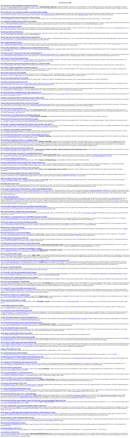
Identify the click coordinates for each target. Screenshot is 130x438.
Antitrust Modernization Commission (13, 374)
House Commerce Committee (12, 413)
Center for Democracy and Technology (13, 54)
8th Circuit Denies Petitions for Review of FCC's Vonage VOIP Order (18, 393)
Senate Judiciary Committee (89, 212)
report (32, 88)
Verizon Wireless (8, 18)
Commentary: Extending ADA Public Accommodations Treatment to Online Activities (22, 97)
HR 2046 (30, 338)
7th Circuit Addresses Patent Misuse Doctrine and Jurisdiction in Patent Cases (20, 115)
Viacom (5, 407)
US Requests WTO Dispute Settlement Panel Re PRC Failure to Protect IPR (20, 173)
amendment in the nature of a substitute (32, 61)
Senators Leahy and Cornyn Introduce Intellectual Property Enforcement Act (20, 37)
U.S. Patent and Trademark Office (28, 318)
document (58, 49)
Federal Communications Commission (15, 22)
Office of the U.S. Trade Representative (14, 223)
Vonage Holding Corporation (79, 396)
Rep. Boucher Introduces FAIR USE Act (11, 428)
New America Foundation (11, 218)
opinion (27, 6)
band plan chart (115, 198)
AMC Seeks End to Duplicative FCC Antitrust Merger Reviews (17, 372)
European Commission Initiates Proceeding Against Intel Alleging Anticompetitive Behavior (24, 206)
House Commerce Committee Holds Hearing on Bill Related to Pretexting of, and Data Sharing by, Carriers (28, 412)
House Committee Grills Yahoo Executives (11, 42)
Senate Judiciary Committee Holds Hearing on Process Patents (16, 333)
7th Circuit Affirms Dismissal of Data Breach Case (13, 158)
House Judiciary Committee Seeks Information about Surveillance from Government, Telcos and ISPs (26, 124)
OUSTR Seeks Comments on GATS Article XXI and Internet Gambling (19, 222)
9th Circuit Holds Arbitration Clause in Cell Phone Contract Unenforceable (20, 167)
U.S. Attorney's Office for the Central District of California (19, 228)
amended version (33, 190)
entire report (30, 375)
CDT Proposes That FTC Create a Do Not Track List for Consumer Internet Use (21, 53)
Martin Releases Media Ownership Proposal (12, 31)
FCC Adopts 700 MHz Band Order (10, 196)
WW (22, 28)
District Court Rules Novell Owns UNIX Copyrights (14, 178)
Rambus (78, 163)
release (24, 18)
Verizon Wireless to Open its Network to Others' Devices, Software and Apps (20, 17)
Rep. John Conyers (7, 79)
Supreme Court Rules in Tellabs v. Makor (11, 253)
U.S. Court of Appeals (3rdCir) (12, 136)
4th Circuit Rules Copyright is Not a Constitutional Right (15, 294)
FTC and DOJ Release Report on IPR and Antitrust (14, 352)
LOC (19, 28)
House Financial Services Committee (13, 279)
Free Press (7, 49)
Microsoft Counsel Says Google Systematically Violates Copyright (17, 417)
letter (46, 125)
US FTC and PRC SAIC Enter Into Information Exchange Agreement (19, 272)
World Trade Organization (69, 174)
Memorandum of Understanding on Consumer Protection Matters (106, 273)
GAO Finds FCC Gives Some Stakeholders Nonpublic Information (18, 87)
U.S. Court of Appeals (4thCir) (12, 296)
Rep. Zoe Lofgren (37, 429)
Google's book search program (14, 420)
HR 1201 (53, 429)
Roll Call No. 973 (20, 75)
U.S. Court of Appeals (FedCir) (12, 379)
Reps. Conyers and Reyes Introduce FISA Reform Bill (14, 78)
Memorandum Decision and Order (31, 179)
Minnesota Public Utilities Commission (29, 396)
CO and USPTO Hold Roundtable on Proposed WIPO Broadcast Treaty (19, 317)
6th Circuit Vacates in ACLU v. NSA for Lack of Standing (15, 232)
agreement (76, 185)
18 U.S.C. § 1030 (93, 312)
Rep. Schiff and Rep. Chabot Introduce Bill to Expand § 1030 (16, 310)
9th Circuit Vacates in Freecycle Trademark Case (13, 108)
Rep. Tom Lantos (116, 43)
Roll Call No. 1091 (120, 28)
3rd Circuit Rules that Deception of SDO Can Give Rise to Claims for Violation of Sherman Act (25, 134)
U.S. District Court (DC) (11, 149)
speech (55, 419)
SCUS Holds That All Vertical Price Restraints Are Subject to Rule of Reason (20, 243)
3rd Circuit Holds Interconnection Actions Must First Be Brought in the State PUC (22, 322)
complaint (18, 407)
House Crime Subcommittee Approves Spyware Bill (14, 327)
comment (62, 54)
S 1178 (30, 343)
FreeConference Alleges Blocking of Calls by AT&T (14, 383)
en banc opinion (26, 145)
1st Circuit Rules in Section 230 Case (10, 432)
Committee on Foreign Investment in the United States (36, 84)
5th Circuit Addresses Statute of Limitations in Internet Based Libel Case (19, 5)
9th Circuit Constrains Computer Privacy (11, 367)
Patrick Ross (26, 308)
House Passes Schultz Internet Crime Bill (11, 26)
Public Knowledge (19, 49)
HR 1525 (62, 329)
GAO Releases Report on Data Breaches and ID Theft (14, 237)
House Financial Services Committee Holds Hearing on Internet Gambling (19, 277)
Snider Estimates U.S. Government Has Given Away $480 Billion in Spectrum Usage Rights (24, 216)
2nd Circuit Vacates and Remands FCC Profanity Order (15, 281)
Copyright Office (9, 318)
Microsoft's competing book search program (43, 420)
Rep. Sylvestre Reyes (24, 79)
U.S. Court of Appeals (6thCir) (12, 234)
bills (39, 350)
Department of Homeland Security (13, 424)
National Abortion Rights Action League (40, 104)
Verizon (91, 301)
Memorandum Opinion (27, 154)
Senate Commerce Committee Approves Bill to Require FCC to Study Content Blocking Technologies (26, 188)
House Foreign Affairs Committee (13, 43)
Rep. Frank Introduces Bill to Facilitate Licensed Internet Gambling (18, 337)
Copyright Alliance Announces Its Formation (12, 305)
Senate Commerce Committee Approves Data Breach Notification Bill (18, 342)
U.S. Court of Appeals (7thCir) (12, 116)
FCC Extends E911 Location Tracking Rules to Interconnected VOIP (18, 288)
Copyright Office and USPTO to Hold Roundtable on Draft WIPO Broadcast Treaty (22, 356)
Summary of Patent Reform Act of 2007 (11, 349)
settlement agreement (61, 13)
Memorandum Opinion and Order (108, 395)
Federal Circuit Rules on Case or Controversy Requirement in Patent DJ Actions (21, 377)
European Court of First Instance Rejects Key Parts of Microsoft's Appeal (19, 118)
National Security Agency (75, 234)
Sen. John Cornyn (23, 38)
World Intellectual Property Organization (77, 318)
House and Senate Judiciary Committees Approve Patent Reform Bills (18, 211)
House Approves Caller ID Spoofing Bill (11, 267)
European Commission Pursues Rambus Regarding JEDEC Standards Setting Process (23, 162)
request (22, 174)
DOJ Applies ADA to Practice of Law (10, 183)
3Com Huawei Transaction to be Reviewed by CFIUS (14, 82)
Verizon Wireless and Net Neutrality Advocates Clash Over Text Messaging (20, 103)
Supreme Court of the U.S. (11, 244)
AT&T (42, 384)
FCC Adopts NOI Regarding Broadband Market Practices (16, 388)
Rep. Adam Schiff (7, 312)
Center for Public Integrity (97, 156)
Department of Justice (31, 354)
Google (105, 419)
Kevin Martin (34, 33)
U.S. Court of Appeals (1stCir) (12, 433)
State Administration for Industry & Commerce (56, 273)
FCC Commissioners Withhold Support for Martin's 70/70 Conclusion (18, 21)
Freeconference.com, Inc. (9, 384)
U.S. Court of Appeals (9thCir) (12, 109)
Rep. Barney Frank (7, 338)
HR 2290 (42, 312)
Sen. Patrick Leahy (7, 38)
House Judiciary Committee (12, 68)
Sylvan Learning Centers (63, 93)
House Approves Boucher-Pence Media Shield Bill (13, 72)
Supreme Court (9, 255)
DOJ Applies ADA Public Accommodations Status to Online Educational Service (21, 92)
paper (28, 218)
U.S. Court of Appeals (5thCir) (13, 6)
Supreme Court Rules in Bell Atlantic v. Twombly (13, 300)
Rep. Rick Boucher (67, 75)
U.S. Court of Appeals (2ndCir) (12, 282)
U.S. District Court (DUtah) (12, 179)
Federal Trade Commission (48, 54)
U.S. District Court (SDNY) (32, 407)
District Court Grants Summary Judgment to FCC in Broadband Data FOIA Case (22, 153)
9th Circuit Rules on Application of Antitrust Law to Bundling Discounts (19, 140)
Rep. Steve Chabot (21, 312)
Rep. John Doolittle (21, 429)
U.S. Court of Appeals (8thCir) (12, 395)
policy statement (77, 391)
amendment (46, 75)
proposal (44, 33)
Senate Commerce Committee (12, 190)
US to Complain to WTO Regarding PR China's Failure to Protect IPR (19, 362)
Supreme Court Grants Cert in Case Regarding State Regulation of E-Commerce (21, 248)
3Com (4, 83)
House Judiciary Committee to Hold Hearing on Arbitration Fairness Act (19, 67)
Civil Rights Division (25, 93)
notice (36, 223)
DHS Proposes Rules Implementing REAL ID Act (13, 422)
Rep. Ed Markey (23, 64)
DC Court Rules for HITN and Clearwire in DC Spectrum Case (17, 148)
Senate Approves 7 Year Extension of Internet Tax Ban (14, 58)
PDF (42, 38)
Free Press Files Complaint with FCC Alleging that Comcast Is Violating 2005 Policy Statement (25, 47)
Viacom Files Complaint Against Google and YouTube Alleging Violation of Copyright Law (24, 405)
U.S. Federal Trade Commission (13, 273)
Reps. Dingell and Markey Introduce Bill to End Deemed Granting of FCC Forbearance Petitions (25, 63)
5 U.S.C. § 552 (55, 156)
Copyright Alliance (10, 306)
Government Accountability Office (13, 88)
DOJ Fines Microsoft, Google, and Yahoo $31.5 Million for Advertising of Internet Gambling (24, 12)
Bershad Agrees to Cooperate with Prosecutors (12, 227)
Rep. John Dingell (8, 64)
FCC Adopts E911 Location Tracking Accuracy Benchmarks (16, 129)
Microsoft (12, 419)
